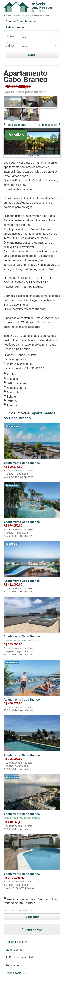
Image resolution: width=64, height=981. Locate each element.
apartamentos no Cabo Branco (29, 415)
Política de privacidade (20, 957)
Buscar (10, 36)
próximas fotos (48, 124)
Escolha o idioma (17, 942)
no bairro (10, 44)
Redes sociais (15, 973)
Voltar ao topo (33, 930)
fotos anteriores (16, 125)
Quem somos (14, 949)
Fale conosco (15, 27)
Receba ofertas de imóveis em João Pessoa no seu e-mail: (31, 900)
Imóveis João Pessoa (28, 7)
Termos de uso (15, 965)
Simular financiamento (21, 21)
